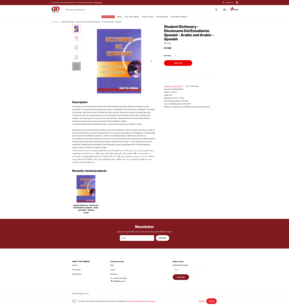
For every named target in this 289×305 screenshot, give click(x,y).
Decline (201, 301)
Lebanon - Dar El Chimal (173, 86)
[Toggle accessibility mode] (237, 2)
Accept (211, 301)
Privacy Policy (77, 274)
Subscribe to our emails (180, 265)
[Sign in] (225, 9)
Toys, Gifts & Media (132, 17)
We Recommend (162, 17)
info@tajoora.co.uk (119, 281)
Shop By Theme (147, 17)
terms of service (135, 301)
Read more (98, 2)
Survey (112, 269)
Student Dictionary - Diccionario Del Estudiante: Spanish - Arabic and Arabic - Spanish (86, 207)
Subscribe (162, 238)
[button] (151, 61)
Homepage (54, 22)
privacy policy (150, 301)
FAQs (112, 265)
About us (75, 265)
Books (119, 17)
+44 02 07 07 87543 (120, 278)
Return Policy (76, 269)
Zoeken (216, 10)
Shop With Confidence (179, 17)
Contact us (113, 274)
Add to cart (178, 63)
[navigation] (76, 29)
